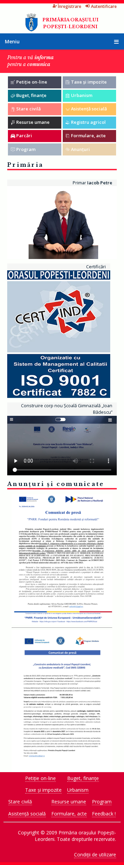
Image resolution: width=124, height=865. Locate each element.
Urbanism (78, 790)
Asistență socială (27, 813)
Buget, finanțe (83, 778)
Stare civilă (20, 801)
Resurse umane (68, 801)
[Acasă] (31, 29)
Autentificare (104, 6)
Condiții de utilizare (95, 854)
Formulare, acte (69, 813)
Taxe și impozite (43, 790)
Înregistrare (69, 6)
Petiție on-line (40, 778)
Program (102, 801)
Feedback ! (104, 813)
